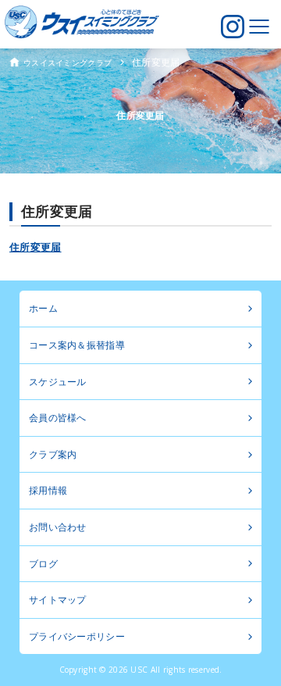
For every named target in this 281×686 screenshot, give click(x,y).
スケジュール (58, 381)
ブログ (43, 563)
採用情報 (48, 490)
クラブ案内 (52, 454)
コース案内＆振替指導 (77, 345)
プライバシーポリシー (77, 636)
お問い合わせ (58, 527)
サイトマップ (58, 599)
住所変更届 (35, 247)
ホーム (43, 308)
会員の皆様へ (58, 417)
